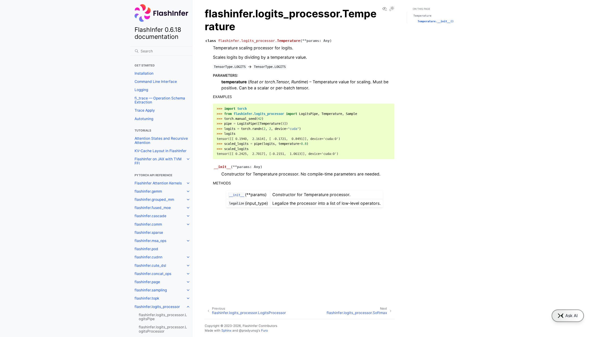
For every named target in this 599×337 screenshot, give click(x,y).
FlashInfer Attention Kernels (158, 183)
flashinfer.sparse (149, 232)
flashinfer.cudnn (148, 257)
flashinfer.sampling (151, 290)
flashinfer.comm (148, 224)
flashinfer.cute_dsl (150, 265)
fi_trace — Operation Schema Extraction (160, 100)
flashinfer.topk (147, 298)
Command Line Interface (156, 81)
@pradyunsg (248, 330)
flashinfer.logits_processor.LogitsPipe (163, 317)
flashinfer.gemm (148, 191)
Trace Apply (145, 110)
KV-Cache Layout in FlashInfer (160, 151)
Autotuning (144, 119)
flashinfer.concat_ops (153, 273)
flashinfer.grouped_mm (154, 199)
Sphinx (226, 330)
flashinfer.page (147, 282)
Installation (144, 73)
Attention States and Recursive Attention (161, 140)
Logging (141, 90)
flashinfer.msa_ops (150, 240)
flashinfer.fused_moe (153, 207)
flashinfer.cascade (150, 216)
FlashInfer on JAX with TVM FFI (158, 161)
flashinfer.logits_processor (157, 306)
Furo (264, 330)
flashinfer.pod (146, 249)
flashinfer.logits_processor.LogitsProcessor (163, 329)
